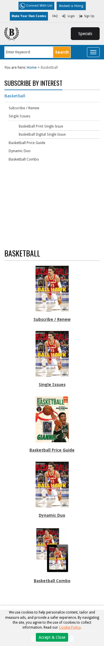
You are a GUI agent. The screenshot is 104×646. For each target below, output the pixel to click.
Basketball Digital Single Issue (42, 134)
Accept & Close (52, 637)
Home (32, 67)
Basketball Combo (24, 159)
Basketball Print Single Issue (41, 126)
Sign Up (89, 16)
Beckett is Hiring (71, 6)
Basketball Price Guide (27, 143)
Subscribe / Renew (24, 108)
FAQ (55, 16)
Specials (85, 33)
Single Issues (19, 116)
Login (71, 16)
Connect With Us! (39, 6)
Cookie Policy (70, 627)
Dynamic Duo (20, 151)
